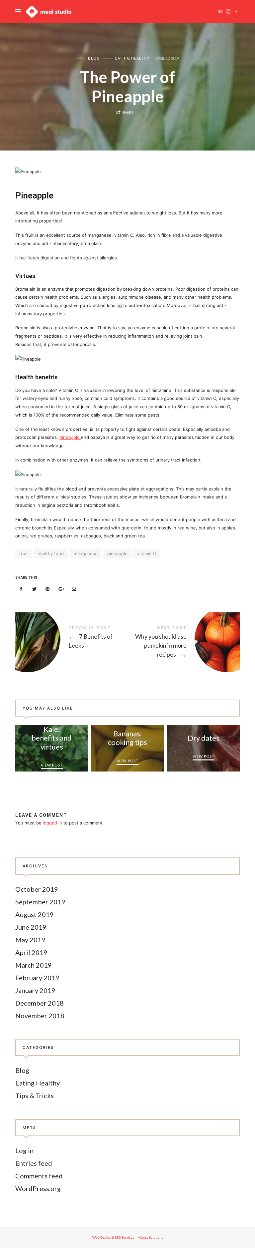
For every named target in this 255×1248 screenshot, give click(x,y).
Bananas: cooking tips (127, 738)
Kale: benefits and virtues (52, 738)
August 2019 (34, 914)
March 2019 (33, 965)
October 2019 (36, 889)
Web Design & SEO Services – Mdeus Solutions (127, 1237)
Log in (24, 1150)
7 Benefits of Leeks (71, 639)
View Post (51, 765)
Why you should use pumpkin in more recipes (184, 642)
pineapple (117, 553)
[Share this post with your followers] (35, 589)
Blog (94, 58)
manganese (86, 553)
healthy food (51, 553)
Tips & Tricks (34, 1095)
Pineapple (70, 437)
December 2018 (39, 1003)
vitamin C (146, 553)
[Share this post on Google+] (61, 589)
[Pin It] (47, 589)
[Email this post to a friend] (74, 589)
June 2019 (30, 927)
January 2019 (35, 990)
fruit (23, 553)
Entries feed (33, 1163)
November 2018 (39, 1015)
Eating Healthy (132, 58)
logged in (52, 822)
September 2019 (40, 901)
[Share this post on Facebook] (21, 589)
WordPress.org (38, 1188)
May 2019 (30, 939)
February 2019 (37, 977)
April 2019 (31, 952)
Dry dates (203, 738)
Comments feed (39, 1176)
